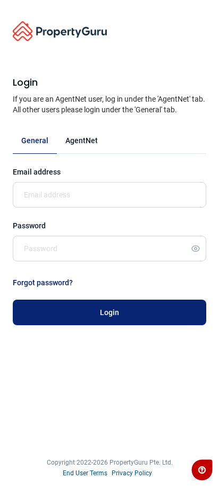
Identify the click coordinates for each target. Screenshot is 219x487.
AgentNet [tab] (81, 140)
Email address (37, 172)
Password (29, 225)
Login (109, 312)
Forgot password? (43, 282)
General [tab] (34, 140)
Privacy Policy (132, 473)
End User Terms (85, 473)
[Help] (202, 470)
